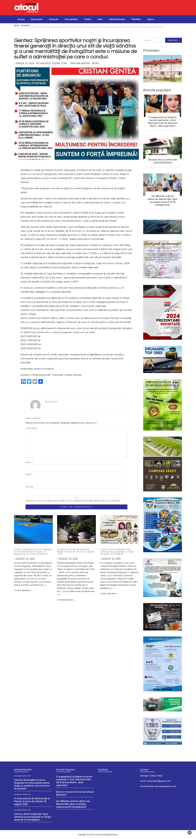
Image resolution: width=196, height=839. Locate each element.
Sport (150, 19)
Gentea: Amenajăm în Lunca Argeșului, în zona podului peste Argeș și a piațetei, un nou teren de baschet (33, 551)
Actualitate (71, 19)
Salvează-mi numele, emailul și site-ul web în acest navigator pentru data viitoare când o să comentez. (73, 500)
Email (29, 474)
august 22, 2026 (25, 558)
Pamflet (136, 19)
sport (95, 63)
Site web (29, 486)
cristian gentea (80, 63)
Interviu (53, 19)
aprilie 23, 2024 (25, 63)
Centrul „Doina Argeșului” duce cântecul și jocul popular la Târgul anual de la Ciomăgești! (117, 551)
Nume (29, 462)
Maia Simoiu (51, 401)
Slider (56, 63)
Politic (87, 19)
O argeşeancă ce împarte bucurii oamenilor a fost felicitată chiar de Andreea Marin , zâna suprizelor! (162, 121)
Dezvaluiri (36, 19)
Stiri (100, 19)
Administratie (117, 19)
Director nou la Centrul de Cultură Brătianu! (162, 161)
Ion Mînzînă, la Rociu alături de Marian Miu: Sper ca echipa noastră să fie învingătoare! (163, 200)
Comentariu (32, 428)
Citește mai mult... (23, 590)
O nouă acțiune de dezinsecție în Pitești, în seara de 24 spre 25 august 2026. (75, 551)
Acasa (21, 19)
